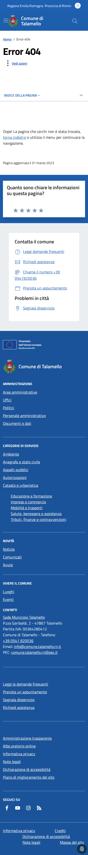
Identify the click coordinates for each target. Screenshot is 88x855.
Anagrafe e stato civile (21, 462)
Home (7, 39)
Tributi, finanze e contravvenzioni (38, 519)
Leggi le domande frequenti (25, 684)
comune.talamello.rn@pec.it (34, 652)
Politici (8, 408)
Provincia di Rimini (58, 5)
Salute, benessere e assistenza (36, 514)
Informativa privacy (19, 754)
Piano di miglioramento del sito (28, 777)
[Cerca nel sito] (75, 21)
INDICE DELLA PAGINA (20, 95)
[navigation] (6, 20)
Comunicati (12, 557)
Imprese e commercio (28, 502)
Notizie (9, 549)
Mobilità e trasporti (27, 508)
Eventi (8, 599)
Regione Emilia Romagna (25, 5)
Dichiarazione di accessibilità (26, 769)
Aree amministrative (20, 392)
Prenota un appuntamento (25, 692)
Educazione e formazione (31, 496)
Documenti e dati (17, 423)
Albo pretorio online (19, 746)
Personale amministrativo (24, 415)
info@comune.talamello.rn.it (37, 646)
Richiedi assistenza (18, 707)
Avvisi (8, 565)
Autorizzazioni (15, 477)
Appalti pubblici (15, 470)
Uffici (7, 400)
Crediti (60, 831)
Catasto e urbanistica (20, 485)
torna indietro (14, 137)
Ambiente (11, 454)
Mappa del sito (72, 842)
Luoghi (8, 592)
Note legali (12, 762)
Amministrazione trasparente (27, 738)
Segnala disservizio (18, 700)
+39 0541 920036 (18, 641)
